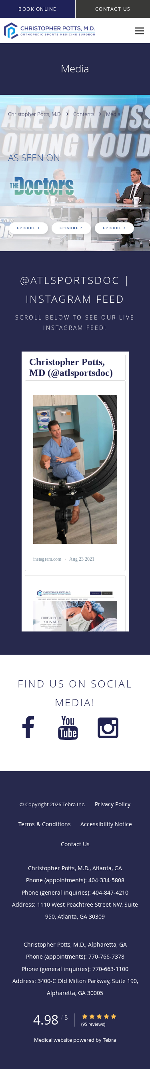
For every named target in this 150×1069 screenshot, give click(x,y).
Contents (84, 114)
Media (113, 114)
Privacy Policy (112, 804)
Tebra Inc (73, 804)
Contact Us (75, 844)
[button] (37, 9)
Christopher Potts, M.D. (35, 114)
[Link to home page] (65, 30)
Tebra (109, 1039)
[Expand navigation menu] (139, 31)
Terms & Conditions (44, 824)
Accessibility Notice (106, 824)
